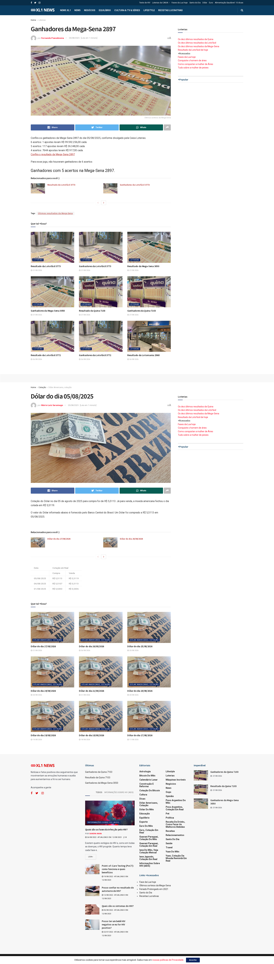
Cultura (143, 794)
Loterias (42, 20)
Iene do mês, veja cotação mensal (148, 851)
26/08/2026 (37, 359)
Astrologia (145, 771)
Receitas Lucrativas (170, 10)
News (77, 10)
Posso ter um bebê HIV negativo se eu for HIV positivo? (113, 924)
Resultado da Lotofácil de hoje (193, 50)
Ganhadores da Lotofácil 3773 (135, 184)
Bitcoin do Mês (147, 775)
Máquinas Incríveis (176, 779)
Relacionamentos (175, 835)
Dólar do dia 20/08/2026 (139, 690)
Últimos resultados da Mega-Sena (55, 213)
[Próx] (103, 203)
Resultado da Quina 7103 (92, 310)
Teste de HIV (144, 3)
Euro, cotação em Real (148, 831)
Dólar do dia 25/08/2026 (139, 646)
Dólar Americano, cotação (60, 387)
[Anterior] (98, 203)
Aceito (193, 960)
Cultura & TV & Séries (127, 10)
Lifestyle (149, 10)
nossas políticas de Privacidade (167, 960)
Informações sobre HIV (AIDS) (119, 792)
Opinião (170, 796)
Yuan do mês (172, 851)
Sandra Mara (95, 834)
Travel (169, 847)
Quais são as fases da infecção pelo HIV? (106, 829)
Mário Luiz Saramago (52, 405)
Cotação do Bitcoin (149, 790)
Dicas (142, 798)
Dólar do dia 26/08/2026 (131, 538)
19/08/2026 (37, 740)
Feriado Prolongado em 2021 (153, 889)
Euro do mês (146, 826)
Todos (99, 792)
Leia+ (90, 857)
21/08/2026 (85, 695)
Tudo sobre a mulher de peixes (193, 67)
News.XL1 (65, 10)
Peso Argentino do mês (176, 801)
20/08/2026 (133, 695)
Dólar (204, 3)
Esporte (143, 822)
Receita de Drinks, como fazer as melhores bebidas (175, 824)
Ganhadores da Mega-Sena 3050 (48, 310)
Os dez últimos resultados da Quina (195, 39)
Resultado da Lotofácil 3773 (61, 184)
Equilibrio (144, 817)
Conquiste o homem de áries (192, 60)
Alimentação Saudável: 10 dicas (229, 3)
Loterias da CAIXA (160, 3)
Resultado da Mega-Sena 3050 (143, 266)
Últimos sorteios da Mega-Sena (155, 885)
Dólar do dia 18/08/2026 (91, 735)
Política (170, 817)
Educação (144, 813)
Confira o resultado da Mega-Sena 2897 (53, 154)
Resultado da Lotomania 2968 (143, 355)
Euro (211, 3)
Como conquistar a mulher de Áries (195, 64)
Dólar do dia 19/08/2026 (43, 735)
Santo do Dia (195, 3)
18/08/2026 (85, 740)
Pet (167, 813)
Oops (168, 792)
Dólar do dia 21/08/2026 (91, 690)
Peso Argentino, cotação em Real (175, 808)
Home (33, 20)
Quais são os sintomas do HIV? (118, 905)
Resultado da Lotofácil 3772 (46, 355)
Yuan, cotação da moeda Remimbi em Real (176, 858)
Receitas (170, 831)
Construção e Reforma (146, 785)
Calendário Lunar (148, 779)
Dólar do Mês (146, 809)
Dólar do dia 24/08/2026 (43, 690)
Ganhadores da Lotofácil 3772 (95, 355)
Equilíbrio (105, 10)
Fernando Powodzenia (52, 38)
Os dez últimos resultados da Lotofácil (197, 42)
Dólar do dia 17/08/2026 (139, 735)
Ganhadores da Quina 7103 (141, 310)
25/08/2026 (133, 650)
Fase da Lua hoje (147, 882)
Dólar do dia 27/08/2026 (58, 538)
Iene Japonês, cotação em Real (148, 857)
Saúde (169, 843)
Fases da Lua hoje (180, 3)
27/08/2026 (37, 270)
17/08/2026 (133, 740)
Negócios (89, 10)
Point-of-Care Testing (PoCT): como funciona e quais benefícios (118, 869)
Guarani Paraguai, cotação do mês (148, 838)
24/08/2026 (37, 695)
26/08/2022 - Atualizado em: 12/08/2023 (104, 837)
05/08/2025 (74, 38)
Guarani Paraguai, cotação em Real (148, 844)
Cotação (42, 387)
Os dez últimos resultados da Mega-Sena (198, 46)
